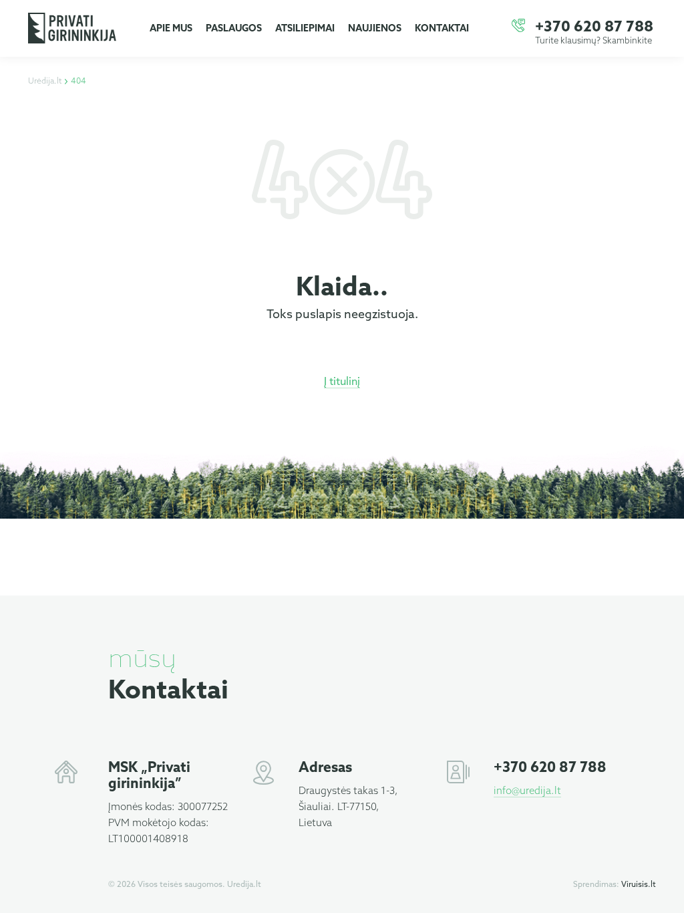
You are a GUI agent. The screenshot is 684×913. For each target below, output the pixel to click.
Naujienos (374, 29)
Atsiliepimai (305, 29)
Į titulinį (342, 382)
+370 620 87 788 (594, 27)
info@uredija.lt (527, 791)
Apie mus (171, 29)
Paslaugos (234, 29)
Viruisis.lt (638, 885)
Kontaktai (442, 29)
